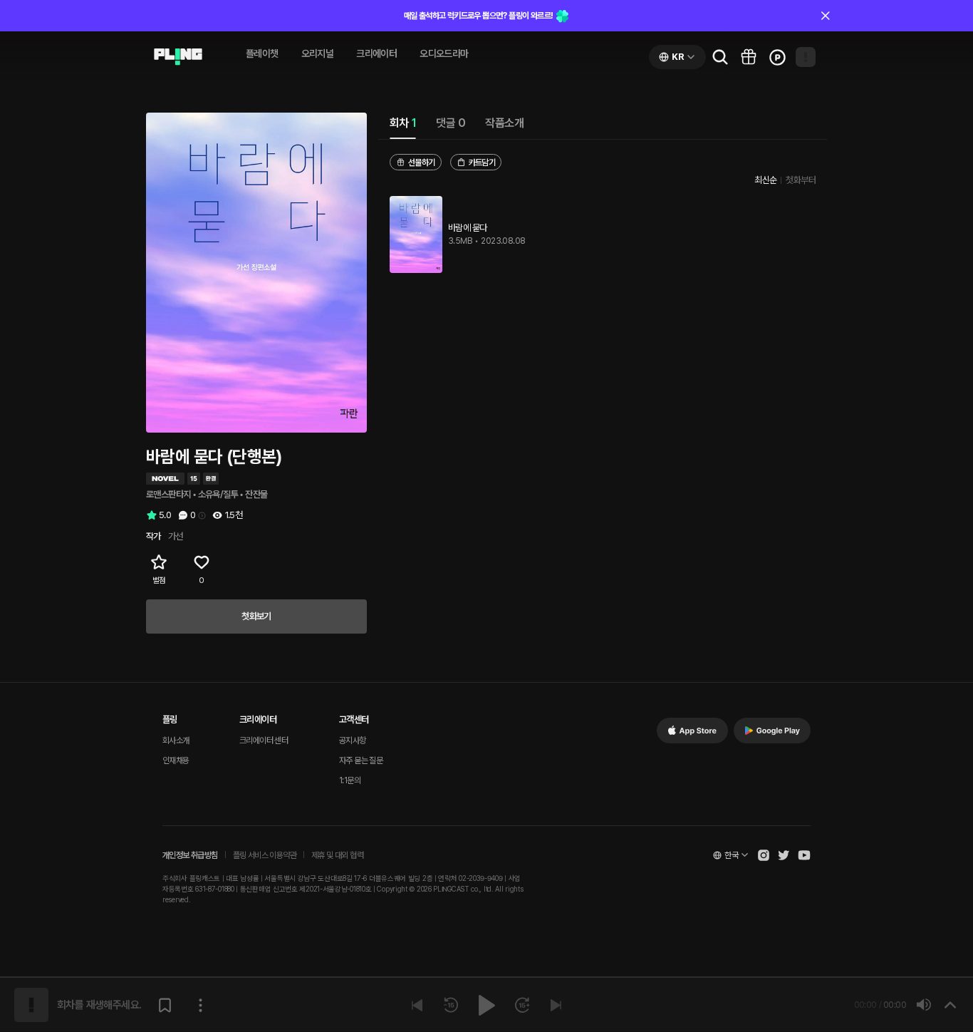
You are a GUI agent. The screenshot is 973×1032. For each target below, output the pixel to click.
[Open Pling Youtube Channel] (804, 855)
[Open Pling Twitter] (783, 855)
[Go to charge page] (777, 57)
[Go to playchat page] (178, 57)
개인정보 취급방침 (190, 855)
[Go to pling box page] (748, 57)
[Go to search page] (720, 57)
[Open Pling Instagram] (763, 855)
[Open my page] (805, 57)
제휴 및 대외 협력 (337, 855)
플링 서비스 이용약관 (264, 855)
